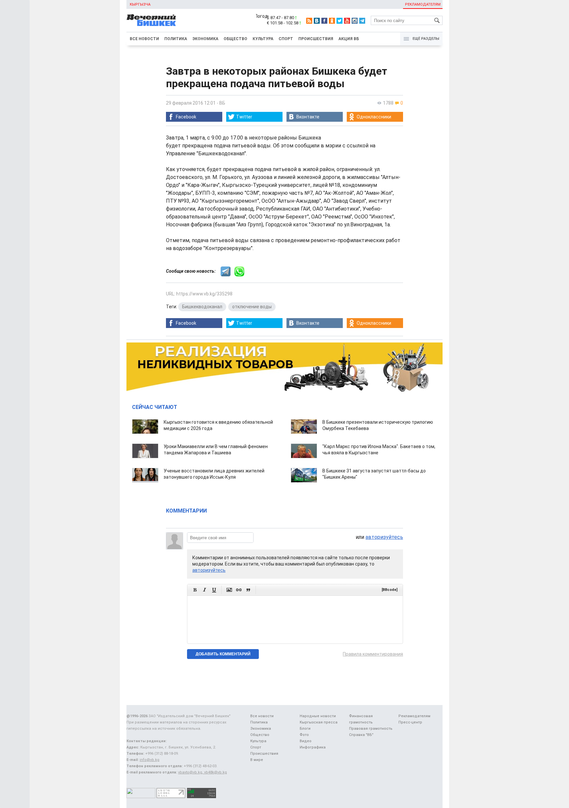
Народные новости (318, 716)
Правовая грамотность (371, 728)
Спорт (286, 39)
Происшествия (315, 39)
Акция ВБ (349, 39)
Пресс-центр (410, 722)
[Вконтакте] (317, 21)
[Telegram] (362, 21)
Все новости (144, 39)
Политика (175, 39)
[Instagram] (355, 21)
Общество (235, 39)
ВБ (222, 103)
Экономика (205, 39)
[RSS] (309, 21)
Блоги (305, 728)
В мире (256, 760)
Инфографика (313, 747)
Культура (263, 39)
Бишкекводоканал (202, 306)
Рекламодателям (423, 4)
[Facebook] (324, 21)
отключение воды (252, 306)
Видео (306, 741)
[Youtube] (347, 21)
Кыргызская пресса (319, 722)
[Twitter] (339, 21)
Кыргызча (140, 4)
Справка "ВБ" (361, 735)
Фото (304, 735)
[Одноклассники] (332, 21)
